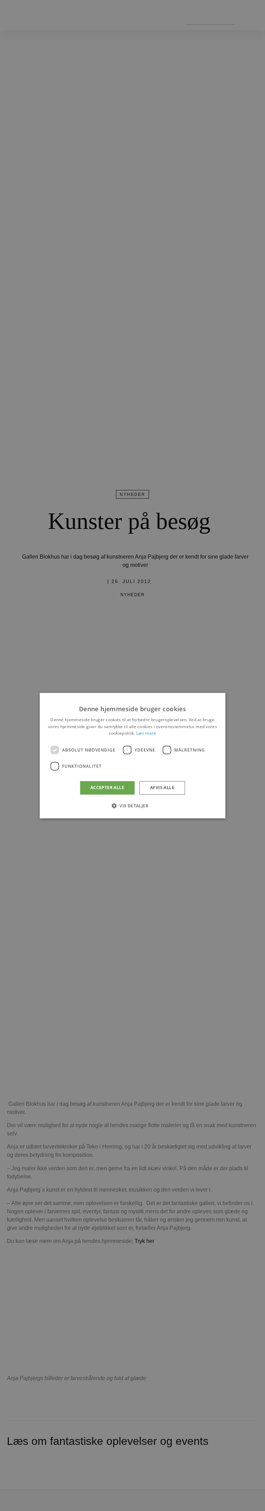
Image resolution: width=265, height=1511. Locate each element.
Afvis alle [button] (162, 787)
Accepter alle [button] (107, 787)
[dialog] (132, 755)
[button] (132, 806)
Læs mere (146, 733)
